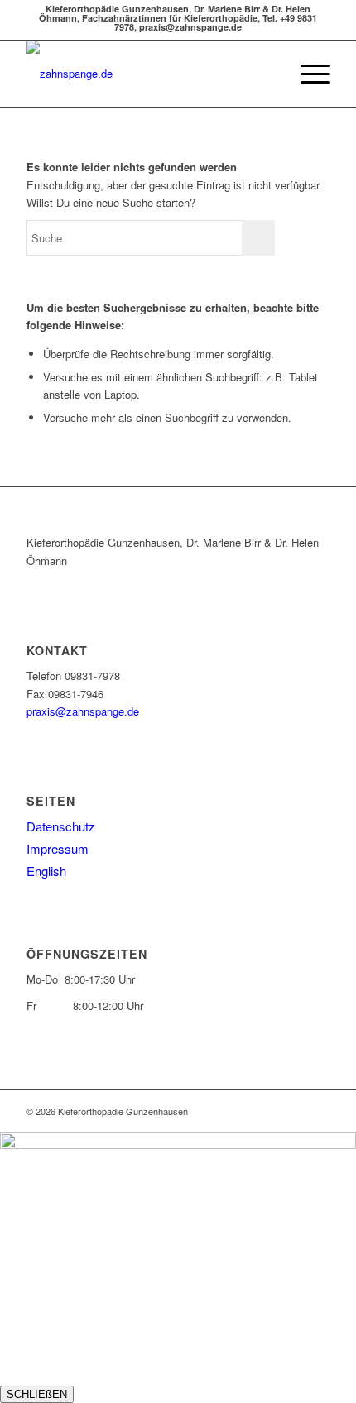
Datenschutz (60, 826)
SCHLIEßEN (37, 1394)
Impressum (57, 848)
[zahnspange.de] (147, 74)
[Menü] (307, 74)
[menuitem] (268, 74)
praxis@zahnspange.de (82, 711)
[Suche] (268, 74)
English (46, 870)
